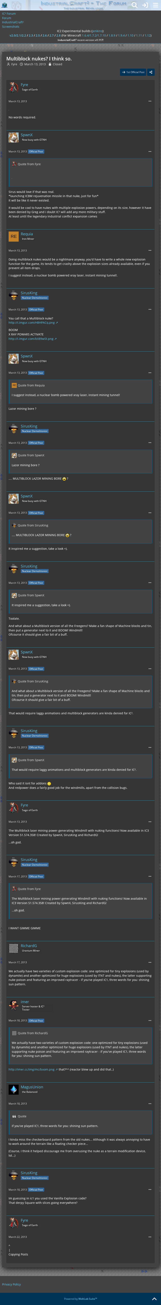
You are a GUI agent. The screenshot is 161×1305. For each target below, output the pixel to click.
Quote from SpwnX (31, 455)
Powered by (80, 1299)
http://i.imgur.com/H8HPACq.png (32, 323)
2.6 (45, 35)
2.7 (51, 35)
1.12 (148, 35)
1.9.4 (121, 35)
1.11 (139, 35)
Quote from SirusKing (33, 525)
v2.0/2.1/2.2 (18, 35)
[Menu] (155, 5)
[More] (150, 101)
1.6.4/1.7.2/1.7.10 (94, 35)
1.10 (130, 35)
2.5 (38, 35)
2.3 (31, 35)
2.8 (58, 35)
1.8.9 (112, 35)
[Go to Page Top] (154, 1299)
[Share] (151, 72)
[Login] (145, 5)
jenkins (97, 31)
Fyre (14, 64)
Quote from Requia (31, 385)
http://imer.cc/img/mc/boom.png (32, 1069)
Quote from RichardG (33, 1033)
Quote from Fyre (29, 164)
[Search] (134, 5)
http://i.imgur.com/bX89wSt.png (31, 339)
